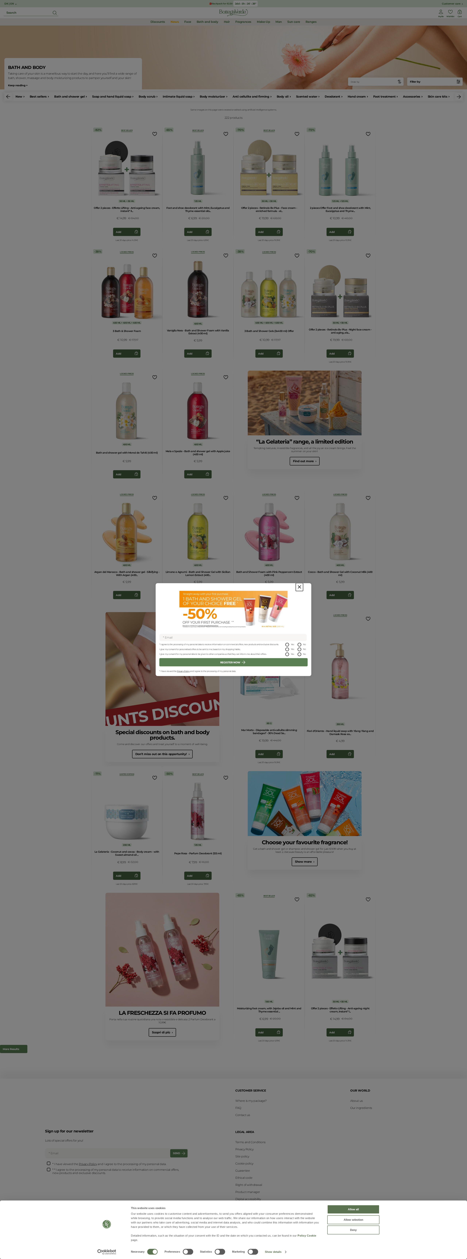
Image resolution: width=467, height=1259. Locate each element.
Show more (303, 861)
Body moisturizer (212, 96)
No (304, 644)
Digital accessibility (248, 1199)
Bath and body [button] (207, 22)
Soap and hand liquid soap (111, 96)
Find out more (303, 461)
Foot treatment (384, 96)
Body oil (283, 96)
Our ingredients (361, 1108)
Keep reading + (17, 85)
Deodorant (332, 96)
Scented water (306, 96)
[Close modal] (299, 587)
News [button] (175, 22)
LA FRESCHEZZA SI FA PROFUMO (162, 1012)
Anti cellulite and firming (251, 96)
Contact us (242, 1115)
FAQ (238, 1108)
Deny (353, 1229)
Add (118, 232)
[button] (8, 96)
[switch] (188, 1252)
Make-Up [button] (263, 22)
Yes (292, 644)
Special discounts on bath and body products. (162, 735)
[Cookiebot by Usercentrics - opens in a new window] (107, 1252)
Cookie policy (244, 1163)
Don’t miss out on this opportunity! (161, 754)
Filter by (415, 81)
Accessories (411, 96)
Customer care (451, 3)
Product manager (247, 1192)
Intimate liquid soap (177, 96)
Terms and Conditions (250, 1142)
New (19, 96)
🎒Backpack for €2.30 (220, 3)
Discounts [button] (157, 22)
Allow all (353, 1209)
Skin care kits (437, 96)
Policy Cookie (307, 1235)
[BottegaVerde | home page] (233, 12)
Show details (273, 1251)
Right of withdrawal (248, 1185)
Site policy (242, 1156)
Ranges (311, 22)
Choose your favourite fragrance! (305, 842)
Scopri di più (161, 1032)
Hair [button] (227, 22)
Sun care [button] (293, 22)
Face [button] (187, 22)
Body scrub (147, 96)
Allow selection (353, 1219)
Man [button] (278, 22)
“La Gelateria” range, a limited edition (304, 441)
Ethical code (243, 1177)
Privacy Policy (183, 671)
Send (176, 1153)
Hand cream (357, 96)
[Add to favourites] (154, 133)
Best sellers (38, 96)
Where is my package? (251, 1101)
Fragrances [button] (243, 22)
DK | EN (9, 3)
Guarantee (242, 1170)
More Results (11, 1049)
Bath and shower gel (69, 96)
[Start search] (54, 12)
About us (356, 1101)
